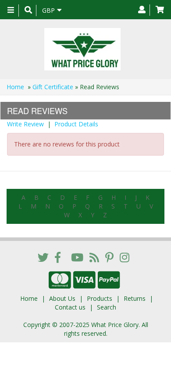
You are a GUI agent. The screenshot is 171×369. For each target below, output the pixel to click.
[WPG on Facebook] (58, 257)
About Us (62, 298)
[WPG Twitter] (43, 257)
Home (15, 87)
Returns (135, 298)
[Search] (28, 10)
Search (106, 307)
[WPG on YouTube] (77, 257)
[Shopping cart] (160, 10)
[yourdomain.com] (82, 49)
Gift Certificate (52, 87)
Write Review (25, 124)
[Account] (141, 10)
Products (99, 298)
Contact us (70, 307)
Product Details (76, 124)
